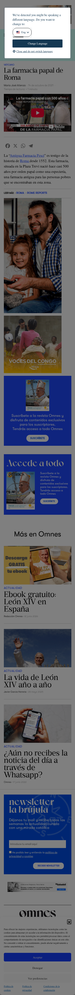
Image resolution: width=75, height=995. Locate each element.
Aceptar (37, 957)
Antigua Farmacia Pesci (27, 155)
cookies (28, 856)
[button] (69, 922)
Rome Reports (37, 192)
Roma (25, 160)
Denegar (37, 968)
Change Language (37, 43)
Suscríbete (37, 438)
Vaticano (9, 64)
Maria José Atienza (15, 85)
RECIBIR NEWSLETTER (48, 865)
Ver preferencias (37, 978)
